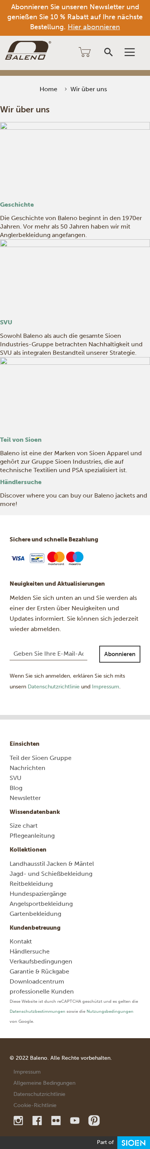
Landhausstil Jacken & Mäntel (52, 863)
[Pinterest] (93, 1120)
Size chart (24, 825)
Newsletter (25, 798)
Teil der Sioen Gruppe (41, 758)
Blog (16, 788)
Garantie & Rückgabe (39, 971)
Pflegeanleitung (32, 835)
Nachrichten (27, 768)
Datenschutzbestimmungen (37, 1011)
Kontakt (21, 941)
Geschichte (17, 204)
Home (48, 89)
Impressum (105, 686)
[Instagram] (19, 1120)
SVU (6, 322)
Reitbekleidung (31, 883)
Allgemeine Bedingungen (44, 1083)
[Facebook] (37, 1120)
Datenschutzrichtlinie (54, 686)
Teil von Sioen (21, 439)
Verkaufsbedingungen (41, 961)
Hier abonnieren (94, 27)
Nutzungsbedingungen (110, 1011)
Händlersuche (21, 482)
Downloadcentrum (37, 981)
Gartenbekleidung (35, 913)
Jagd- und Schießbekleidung (51, 873)
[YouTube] (75, 1120)
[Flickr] (56, 1120)
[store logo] (28, 50)
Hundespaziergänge (38, 893)
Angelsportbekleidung (41, 903)
